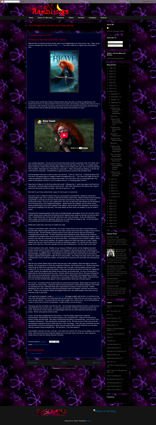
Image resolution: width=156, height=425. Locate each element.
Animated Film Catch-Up (115, 351)
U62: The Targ (112, 311)
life (108, 314)
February (114, 193)
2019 (111, 74)
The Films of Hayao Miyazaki (116, 365)
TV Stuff (109, 341)
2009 (111, 209)
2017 (111, 80)
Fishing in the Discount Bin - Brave (116, 129)
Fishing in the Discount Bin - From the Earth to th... (116, 121)
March (113, 191)
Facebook (60, 17)
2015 (111, 85)
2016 (111, 82)
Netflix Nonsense (112, 348)
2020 (111, 71)
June (113, 182)
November (114, 97)
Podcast (104, 17)
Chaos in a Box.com (45, 17)
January (114, 196)
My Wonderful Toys (113, 379)
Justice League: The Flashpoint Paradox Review (116, 166)
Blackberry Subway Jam (116, 134)
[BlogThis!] (52, 342)
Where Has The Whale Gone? (121, 250)
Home (31, 17)
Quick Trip (114, 116)
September (115, 102)
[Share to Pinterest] (58, 342)
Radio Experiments (113, 358)
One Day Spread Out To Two (116, 160)
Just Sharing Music (113, 383)
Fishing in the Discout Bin (41, 344)
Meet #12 (114, 143)
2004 (111, 223)
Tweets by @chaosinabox (115, 58)
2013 (111, 91)
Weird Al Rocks (112, 355)
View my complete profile (115, 31)
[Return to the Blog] (104, 411)
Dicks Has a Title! (112, 286)
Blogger (88, 421)
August (113, 105)
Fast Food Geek (112, 376)
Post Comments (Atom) (68, 368)
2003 (111, 226)
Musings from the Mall (114, 334)
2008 (111, 212)
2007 (111, 215)
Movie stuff (110, 325)
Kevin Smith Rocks (113, 386)
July (112, 179)
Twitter (71, 17)
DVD (108, 337)
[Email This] (50, 342)
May (112, 185)
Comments (113, 45)
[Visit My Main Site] (51, 415)
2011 (111, 203)
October (114, 99)
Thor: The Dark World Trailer (116, 155)
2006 (111, 218)
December (114, 94)
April (112, 188)
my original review (58, 296)
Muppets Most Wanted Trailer (116, 139)
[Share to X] (54, 342)
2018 (111, 77)
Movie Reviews (112, 318)
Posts (111, 42)
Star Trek (110, 362)
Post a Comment (36, 353)
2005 (111, 220)
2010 (111, 206)
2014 (111, 88)
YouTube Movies (112, 344)
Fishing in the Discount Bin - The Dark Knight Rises (116, 110)
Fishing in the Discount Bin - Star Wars (116, 173)
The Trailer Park (112, 321)
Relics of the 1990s (113, 389)
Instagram (92, 17)
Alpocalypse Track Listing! (115, 266)
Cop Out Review (112, 278)
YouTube (81, 17)
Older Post (96, 363)
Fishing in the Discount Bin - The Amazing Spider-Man (116, 148)
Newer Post (32, 363)
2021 (111, 68)
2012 (111, 200)
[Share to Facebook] (56, 342)
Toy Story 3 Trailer (113, 237)
